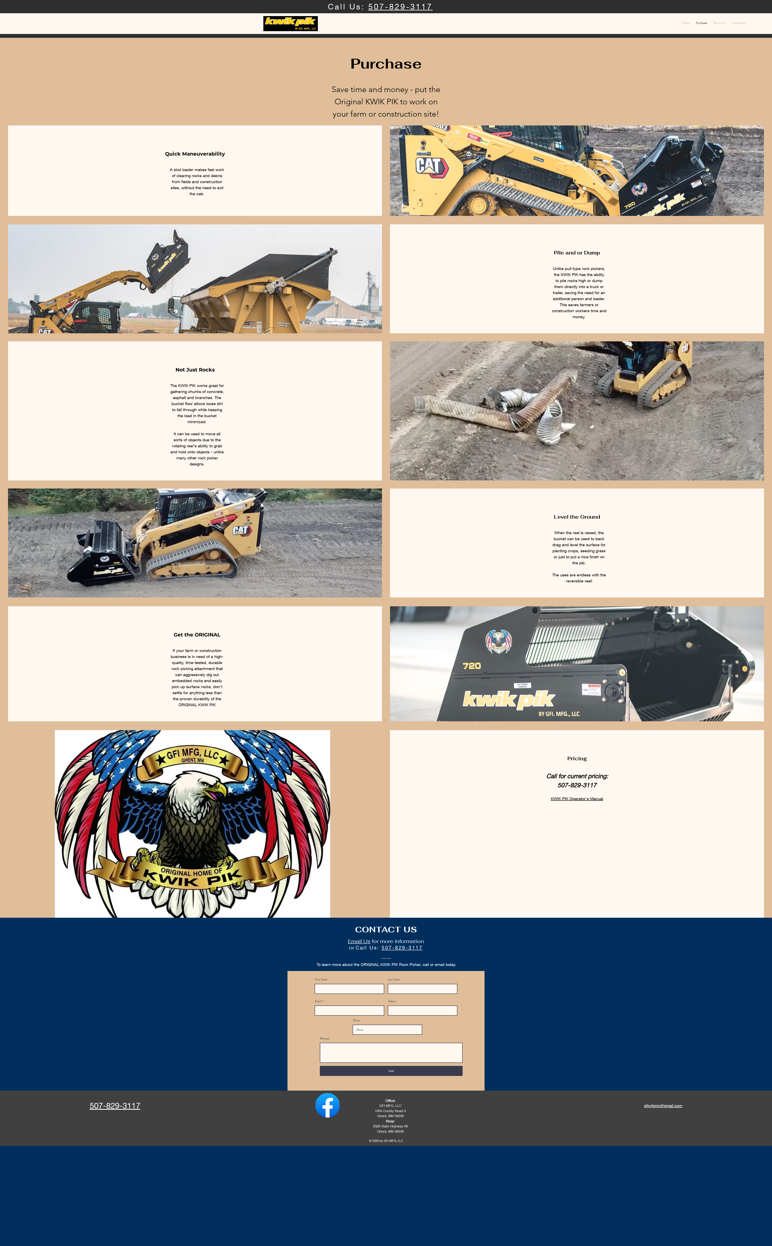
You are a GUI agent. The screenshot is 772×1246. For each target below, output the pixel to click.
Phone (356, 1020)
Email (318, 1001)
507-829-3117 (400, 6)
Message (325, 1038)
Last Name (394, 979)
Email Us (359, 941)
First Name (321, 979)
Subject (392, 1001)
